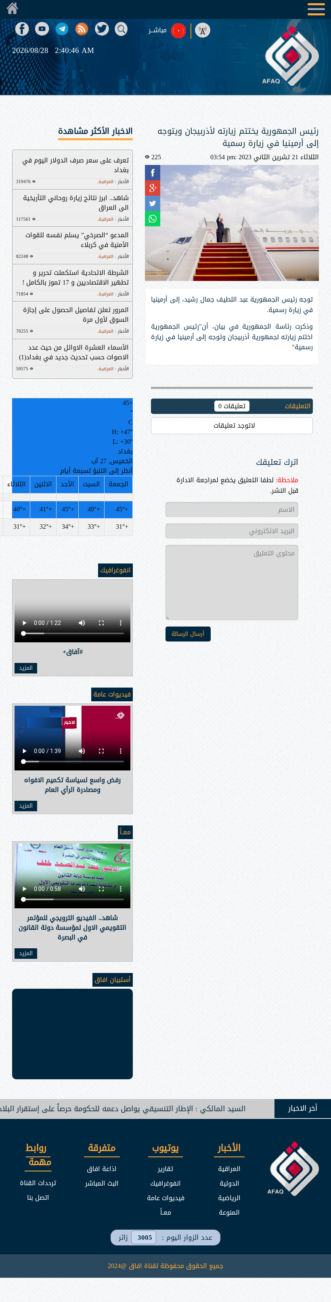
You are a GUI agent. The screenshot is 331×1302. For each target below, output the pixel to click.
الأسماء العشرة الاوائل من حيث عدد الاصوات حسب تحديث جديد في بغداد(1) (74, 352)
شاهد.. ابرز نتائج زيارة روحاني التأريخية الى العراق (76, 203)
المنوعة (229, 1212)
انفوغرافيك (115, 570)
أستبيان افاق (112, 979)
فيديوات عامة (112, 694)
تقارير (165, 1169)
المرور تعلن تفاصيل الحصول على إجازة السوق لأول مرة (76, 315)
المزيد (26, 668)
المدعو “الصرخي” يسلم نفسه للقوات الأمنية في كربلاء (77, 240)
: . (113, 181)
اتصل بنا (38, 1197)
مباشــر (158, 30)
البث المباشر (102, 1183)
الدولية (229, 1183)
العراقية (229, 1169)
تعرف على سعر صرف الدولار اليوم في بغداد (75, 165)
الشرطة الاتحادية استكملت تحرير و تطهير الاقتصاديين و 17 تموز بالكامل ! (75, 277)
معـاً (125, 832)
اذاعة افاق (102, 1169)
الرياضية (229, 1198)
